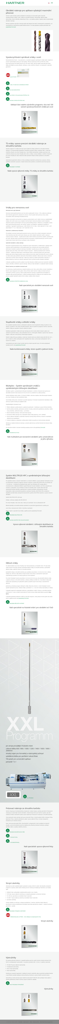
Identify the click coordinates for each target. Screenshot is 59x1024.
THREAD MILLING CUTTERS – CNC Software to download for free (25, 917)
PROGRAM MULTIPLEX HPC (15, 515)
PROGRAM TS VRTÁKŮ (14, 167)
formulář (43, 427)
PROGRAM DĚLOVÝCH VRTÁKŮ (16, 603)
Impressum (26, 1022)
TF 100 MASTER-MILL (14, 842)
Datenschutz (36, 1022)
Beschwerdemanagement (46, 1022)
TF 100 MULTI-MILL (13, 837)
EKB (31, 1022)
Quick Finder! (13, 77)
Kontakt (20, 1022)
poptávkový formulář (11, 27)
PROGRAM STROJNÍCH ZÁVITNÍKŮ (17, 911)
